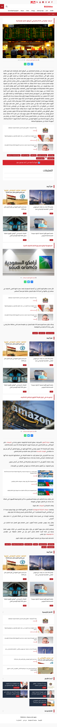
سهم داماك (51, 155)
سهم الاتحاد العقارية (42, 155)
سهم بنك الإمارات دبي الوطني (14, 155)
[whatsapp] (25, 64)
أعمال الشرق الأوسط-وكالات (32, 60)
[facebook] (32, 64)
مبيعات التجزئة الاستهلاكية (41, 509)
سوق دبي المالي (25, 155)
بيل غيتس (44, 547)
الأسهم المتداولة (40, 158)
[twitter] (28, 64)
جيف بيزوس (7, 544)
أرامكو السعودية (50, 333)
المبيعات (9, 442)
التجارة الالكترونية (42, 544)
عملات (27, 11)
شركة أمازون (46, 442)
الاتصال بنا (18, 720)
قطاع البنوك (33, 155)
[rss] (37, 2)
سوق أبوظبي (51, 158)
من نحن (25, 720)
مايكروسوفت (50, 534)
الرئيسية (53, 14)
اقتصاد (51, 11)
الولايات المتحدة (41, 451)
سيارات (22, 11)
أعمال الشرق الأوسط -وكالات (29, 278)
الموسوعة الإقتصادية (13, 11)
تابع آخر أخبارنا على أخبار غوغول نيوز (27, 162)
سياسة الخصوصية (32, 720)
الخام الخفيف (42, 333)
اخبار (47, 11)
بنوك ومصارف (40, 11)
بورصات (33, 11)
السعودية (35, 333)
